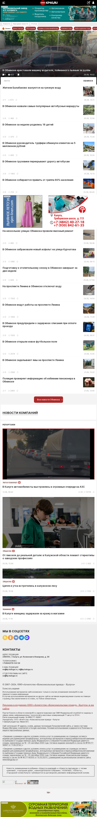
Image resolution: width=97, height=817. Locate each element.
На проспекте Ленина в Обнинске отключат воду (32, 286)
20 (82, 492)
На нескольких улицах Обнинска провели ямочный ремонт (38, 231)
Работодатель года (82, 28)
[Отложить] (18, 75)
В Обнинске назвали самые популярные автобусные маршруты (41, 106)
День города (18, 28)
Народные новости (20, 24)
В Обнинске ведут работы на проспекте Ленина (31, 304)
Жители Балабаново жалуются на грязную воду (32, 87)
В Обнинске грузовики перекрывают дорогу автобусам (36, 161)
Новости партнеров (68, 768)
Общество (7, 551)
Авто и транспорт (10, 482)
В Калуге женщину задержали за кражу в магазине (33, 613)
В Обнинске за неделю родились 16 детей (28, 124)
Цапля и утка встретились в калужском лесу (30, 585)
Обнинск (88, 81)
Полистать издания (11, 688)
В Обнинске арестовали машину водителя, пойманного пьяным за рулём (46, 70)
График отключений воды (48, 28)
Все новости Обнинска (48, 399)
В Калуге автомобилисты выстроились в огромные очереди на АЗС (44, 486)
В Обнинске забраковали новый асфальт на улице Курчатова (39, 249)
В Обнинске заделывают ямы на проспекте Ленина (33, 360)
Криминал (7, 609)
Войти (93, 3)
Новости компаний (20, 413)
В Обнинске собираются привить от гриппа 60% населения (38, 180)
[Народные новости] (88, 2)
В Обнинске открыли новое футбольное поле (30, 341)
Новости (6, 24)
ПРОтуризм (30, 28)
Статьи (34, 24)
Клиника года (66, 28)
